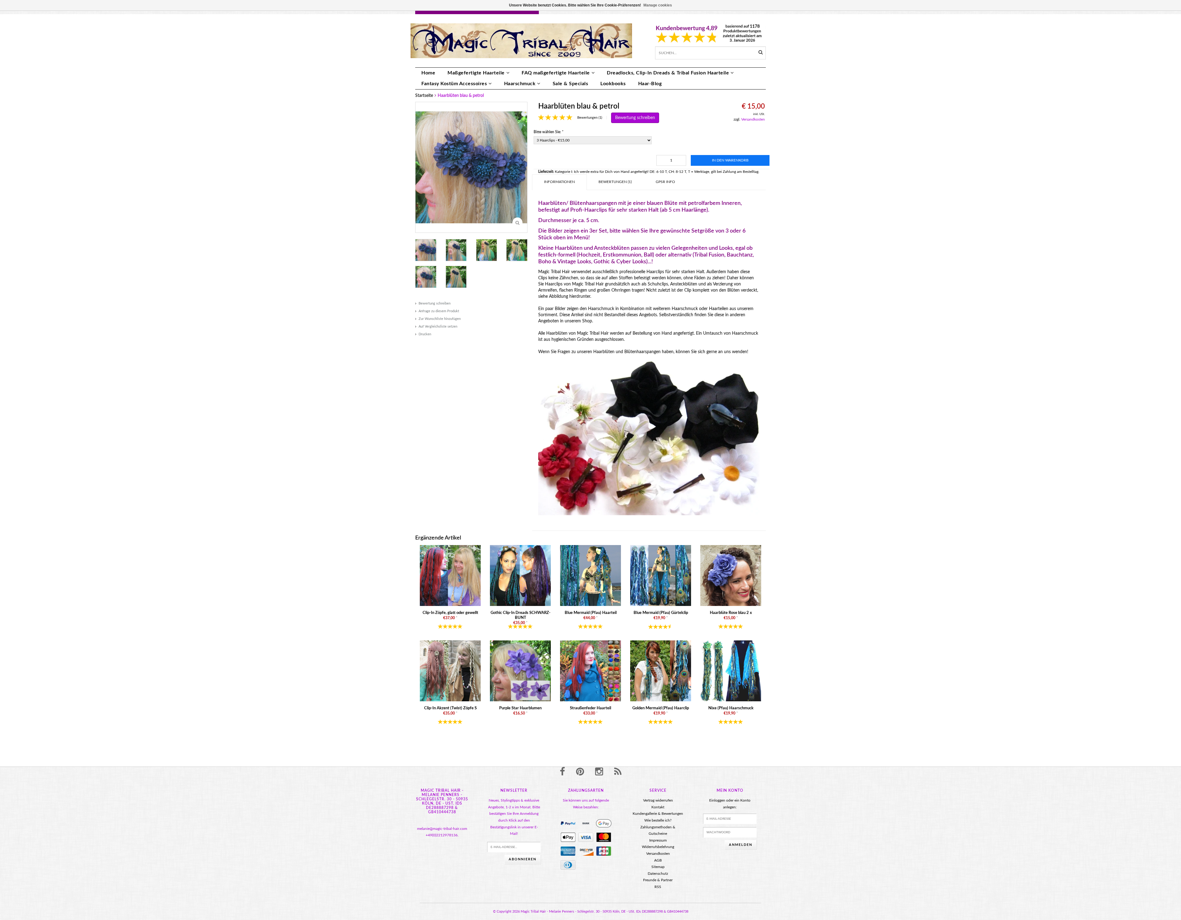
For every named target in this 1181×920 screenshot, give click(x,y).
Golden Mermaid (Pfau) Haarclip (660, 708)
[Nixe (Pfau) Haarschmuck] (730, 671)
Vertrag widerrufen (658, 800)
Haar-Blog (650, 83)
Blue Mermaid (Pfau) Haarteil (591, 613)
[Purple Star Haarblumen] (520, 671)
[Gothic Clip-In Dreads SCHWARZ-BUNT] (520, 575)
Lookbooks (613, 83)
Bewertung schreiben (435, 303)
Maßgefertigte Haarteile (476, 72)
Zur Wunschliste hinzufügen (440, 319)
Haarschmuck (520, 83)
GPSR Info (665, 182)
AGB (658, 860)
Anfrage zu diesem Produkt (439, 311)
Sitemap (658, 867)
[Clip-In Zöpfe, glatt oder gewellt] (450, 575)
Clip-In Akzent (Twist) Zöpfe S (450, 708)
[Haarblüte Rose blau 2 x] (730, 575)
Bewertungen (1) (589, 117)
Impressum (658, 840)
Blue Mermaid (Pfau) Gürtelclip (661, 613)
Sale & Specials (570, 83)
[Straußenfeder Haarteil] (590, 671)
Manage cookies (657, 5)
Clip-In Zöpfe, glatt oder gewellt (450, 613)
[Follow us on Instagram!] (599, 772)
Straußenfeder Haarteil (590, 708)
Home (428, 72)
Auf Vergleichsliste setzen (438, 326)
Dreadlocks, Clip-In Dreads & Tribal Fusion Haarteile (668, 72)
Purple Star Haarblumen (520, 708)
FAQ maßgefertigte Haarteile (556, 72)
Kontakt (657, 807)
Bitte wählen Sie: (548, 132)
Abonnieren (522, 859)
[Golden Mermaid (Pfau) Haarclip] (660, 671)
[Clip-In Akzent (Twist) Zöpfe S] (450, 671)
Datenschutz (658, 873)
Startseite (424, 96)
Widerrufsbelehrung (658, 847)
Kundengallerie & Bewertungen (658, 813)
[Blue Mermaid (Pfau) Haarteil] (590, 575)
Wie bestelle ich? (657, 820)
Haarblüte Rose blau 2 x (731, 613)
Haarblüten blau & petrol (461, 96)
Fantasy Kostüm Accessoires (454, 83)
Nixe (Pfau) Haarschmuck (731, 708)
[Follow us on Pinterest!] (580, 772)
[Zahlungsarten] (568, 823)
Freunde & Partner (658, 880)
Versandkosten (753, 119)
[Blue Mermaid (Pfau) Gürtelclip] (660, 575)
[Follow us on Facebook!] (562, 772)
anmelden (740, 844)
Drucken (425, 334)
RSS (657, 887)
